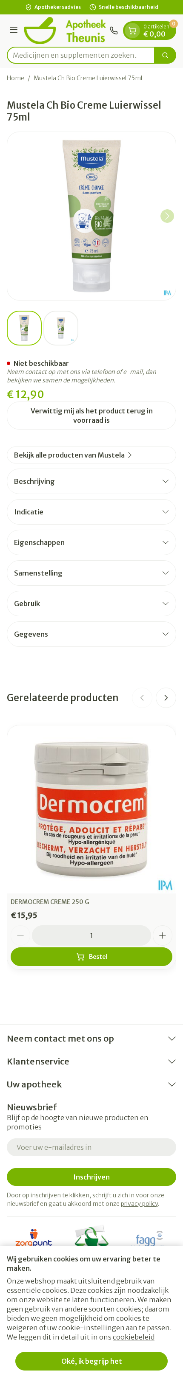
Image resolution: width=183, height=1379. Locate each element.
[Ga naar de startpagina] (65, 30)
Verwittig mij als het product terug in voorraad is (92, 415)
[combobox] (81, 55)
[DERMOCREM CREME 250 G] (91, 809)
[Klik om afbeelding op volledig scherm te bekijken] (91, 216)
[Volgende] (167, 216)
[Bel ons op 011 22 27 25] (113, 30)
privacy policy (139, 1204)
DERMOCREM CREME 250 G (50, 902)
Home (15, 78)
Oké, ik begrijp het (91, 1361)
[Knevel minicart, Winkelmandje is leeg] (132, 30)
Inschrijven (91, 1177)
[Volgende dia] (166, 698)
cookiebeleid (133, 1337)
